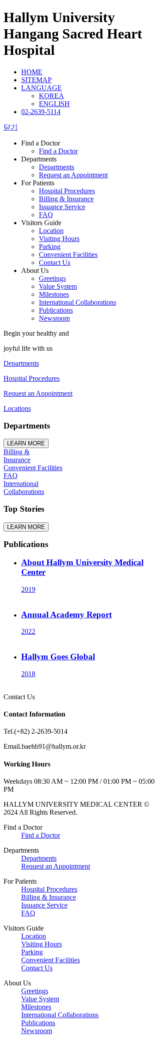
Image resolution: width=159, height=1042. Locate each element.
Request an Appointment (73, 175)
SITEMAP (36, 80)
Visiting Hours (59, 238)
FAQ (46, 214)
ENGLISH (54, 103)
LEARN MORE (26, 443)
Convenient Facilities (68, 254)
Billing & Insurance (66, 199)
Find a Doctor (58, 151)
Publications (56, 310)
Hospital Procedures (67, 191)
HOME (31, 72)
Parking (50, 246)
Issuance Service (62, 207)
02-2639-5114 (41, 111)
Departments (56, 167)
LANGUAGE (41, 88)
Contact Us (54, 262)
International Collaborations (77, 302)
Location (51, 230)
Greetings (52, 278)
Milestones (54, 294)
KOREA (51, 96)
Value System (58, 286)
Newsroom (54, 318)
